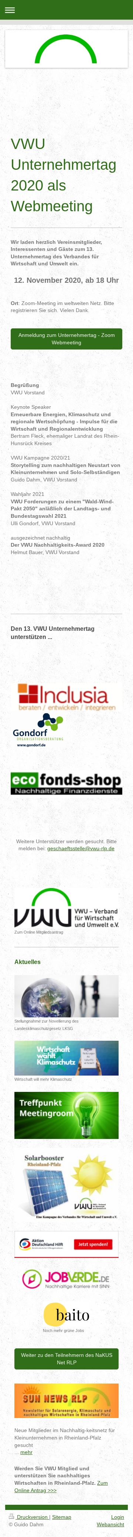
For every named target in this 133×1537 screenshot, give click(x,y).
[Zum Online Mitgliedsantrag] (66, 908)
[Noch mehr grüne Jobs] (66, 1314)
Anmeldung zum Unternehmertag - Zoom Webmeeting (66, 338)
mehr (26, 1452)
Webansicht (110, 1524)
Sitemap (61, 1517)
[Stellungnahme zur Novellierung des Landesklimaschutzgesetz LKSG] (66, 996)
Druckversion (32, 1517)
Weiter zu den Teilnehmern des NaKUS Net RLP (66, 1358)
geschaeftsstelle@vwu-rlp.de (81, 848)
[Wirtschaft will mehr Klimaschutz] (66, 1058)
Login (117, 1517)
